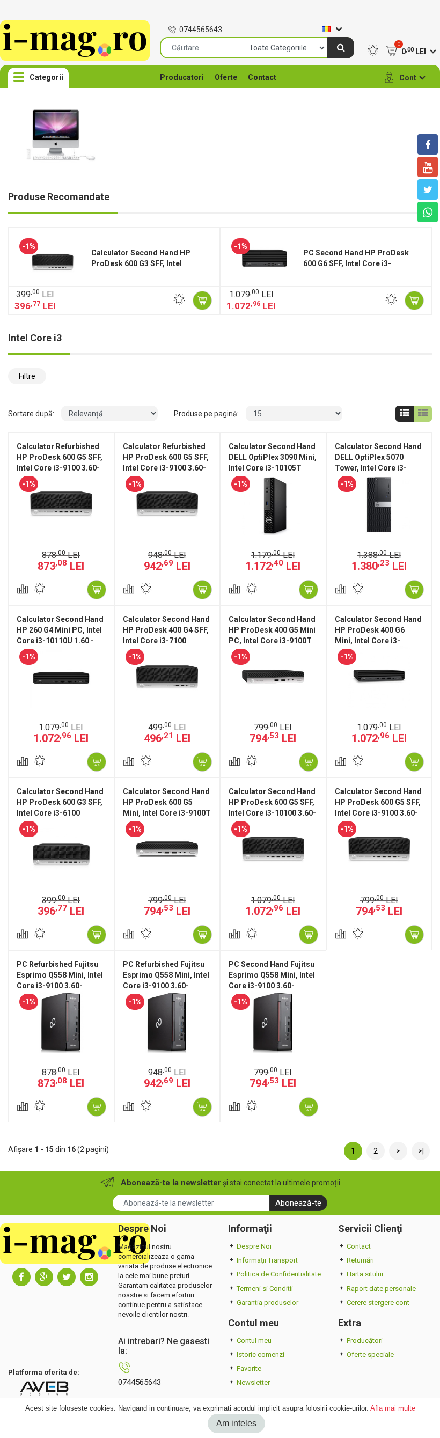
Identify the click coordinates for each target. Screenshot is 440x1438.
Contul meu (254, 1341)
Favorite (249, 1368)
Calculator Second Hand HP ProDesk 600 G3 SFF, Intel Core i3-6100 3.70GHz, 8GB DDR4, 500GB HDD (60, 813)
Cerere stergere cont (378, 1302)
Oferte (226, 77)
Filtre (27, 376)
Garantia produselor (267, 1302)
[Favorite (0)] (373, 51)
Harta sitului (365, 1274)
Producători (365, 1341)
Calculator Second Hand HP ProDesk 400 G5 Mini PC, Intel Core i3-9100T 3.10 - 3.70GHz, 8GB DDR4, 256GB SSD (272, 640)
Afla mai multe (392, 1408)
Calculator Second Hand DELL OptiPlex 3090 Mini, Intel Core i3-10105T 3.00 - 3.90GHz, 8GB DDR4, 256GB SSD (273, 468)
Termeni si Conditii (265, 1289)
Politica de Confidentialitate (279, 1274)
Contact (262, 77)
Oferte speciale (370, 1355)
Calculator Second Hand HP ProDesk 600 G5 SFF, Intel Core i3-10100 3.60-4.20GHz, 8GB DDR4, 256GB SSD (272, 813)
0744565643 (200, 29)
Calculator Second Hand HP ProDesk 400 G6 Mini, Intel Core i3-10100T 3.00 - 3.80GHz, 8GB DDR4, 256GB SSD (378, 640)
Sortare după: (31, 413)
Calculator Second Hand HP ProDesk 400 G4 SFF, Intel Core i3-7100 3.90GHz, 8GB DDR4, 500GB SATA (166, 640)
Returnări (360, 1260)
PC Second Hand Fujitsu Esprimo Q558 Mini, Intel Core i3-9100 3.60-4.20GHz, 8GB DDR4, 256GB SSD (272, 985)
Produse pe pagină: (206, 413)
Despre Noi (254, 1246)
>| (421, 1151)
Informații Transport (267, 1260)
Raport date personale (381, 1289)
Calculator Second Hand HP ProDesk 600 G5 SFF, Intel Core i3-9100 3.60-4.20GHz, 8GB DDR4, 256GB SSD (378, 813)
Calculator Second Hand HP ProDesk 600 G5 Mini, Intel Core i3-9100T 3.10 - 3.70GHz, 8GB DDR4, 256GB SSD (167, 813)
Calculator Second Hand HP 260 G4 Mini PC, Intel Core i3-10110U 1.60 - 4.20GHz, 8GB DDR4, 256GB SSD (60, 640)
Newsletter (253, 1382)
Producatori (182, 77)
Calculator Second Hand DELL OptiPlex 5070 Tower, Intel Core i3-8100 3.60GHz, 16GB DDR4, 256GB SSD (378, 468)
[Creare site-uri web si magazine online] (44, 1388)
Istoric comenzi (260, 1355)
